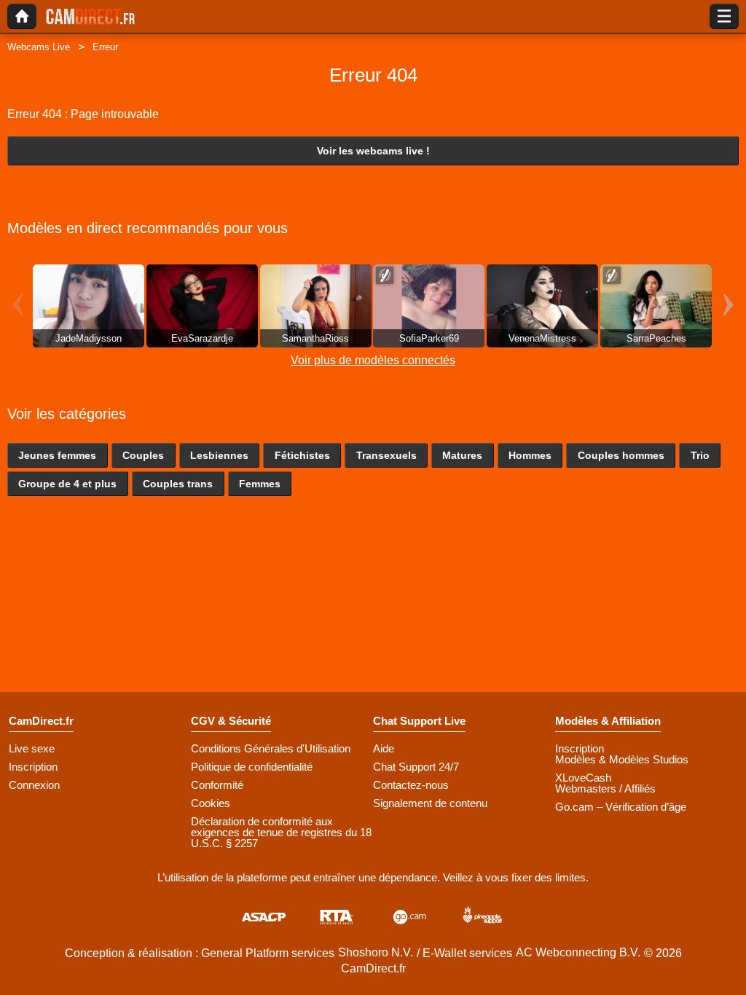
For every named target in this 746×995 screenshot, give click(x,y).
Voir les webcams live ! (373, 151)
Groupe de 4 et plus (67, 483)
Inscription (33, 766)
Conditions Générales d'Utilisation (270, 748)
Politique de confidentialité (252, 766)
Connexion (34, 785)
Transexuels (386, 455)
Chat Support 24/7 (416, 766)
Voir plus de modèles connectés (373, 360)
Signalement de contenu (430, 803)
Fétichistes (302, 455)
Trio (700, 455)
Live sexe (32, 748)
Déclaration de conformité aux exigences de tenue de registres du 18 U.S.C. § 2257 (281, 832)
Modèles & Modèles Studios (621, 759)
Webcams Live (38, 47)
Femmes (259, 483)
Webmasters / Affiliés (605, 788)
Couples (143, 455)
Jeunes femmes (57, 455)
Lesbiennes (219, 455)
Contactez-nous (411, 785)
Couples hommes (621, 455)
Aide (383, 748)
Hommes (530, 455)
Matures (462, 455)
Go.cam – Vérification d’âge (620, 807)
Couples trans (178, 483)
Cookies (210, 803)
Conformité (217, 785)
